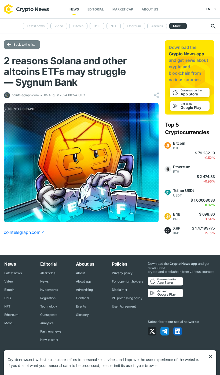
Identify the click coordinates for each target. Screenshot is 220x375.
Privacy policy (122, 273)
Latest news (35, 26)
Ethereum (134, 26)
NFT (114, 26)
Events (81, 306)
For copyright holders (127, 281)
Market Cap (122, 9)
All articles (47, 273)
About (80, 273)
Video (58, 26)
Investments (49, 290)
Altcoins (157, 26)
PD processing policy (127, 298)
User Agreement (124, 306)
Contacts (82, 298)
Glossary (82, 315)
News (74, 9)
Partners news (50, 331)
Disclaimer (119, 290)
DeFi (97, 26)
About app (83, 281)
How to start (49, 340)
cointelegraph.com (22, 232)
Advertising (84, 290)
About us (150, 9)
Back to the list (24, 44)
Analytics (46, 323)
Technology (48, 306)
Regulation (48, 298)
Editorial (95, 9)
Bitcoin (78, 26)
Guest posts (48, 315)
